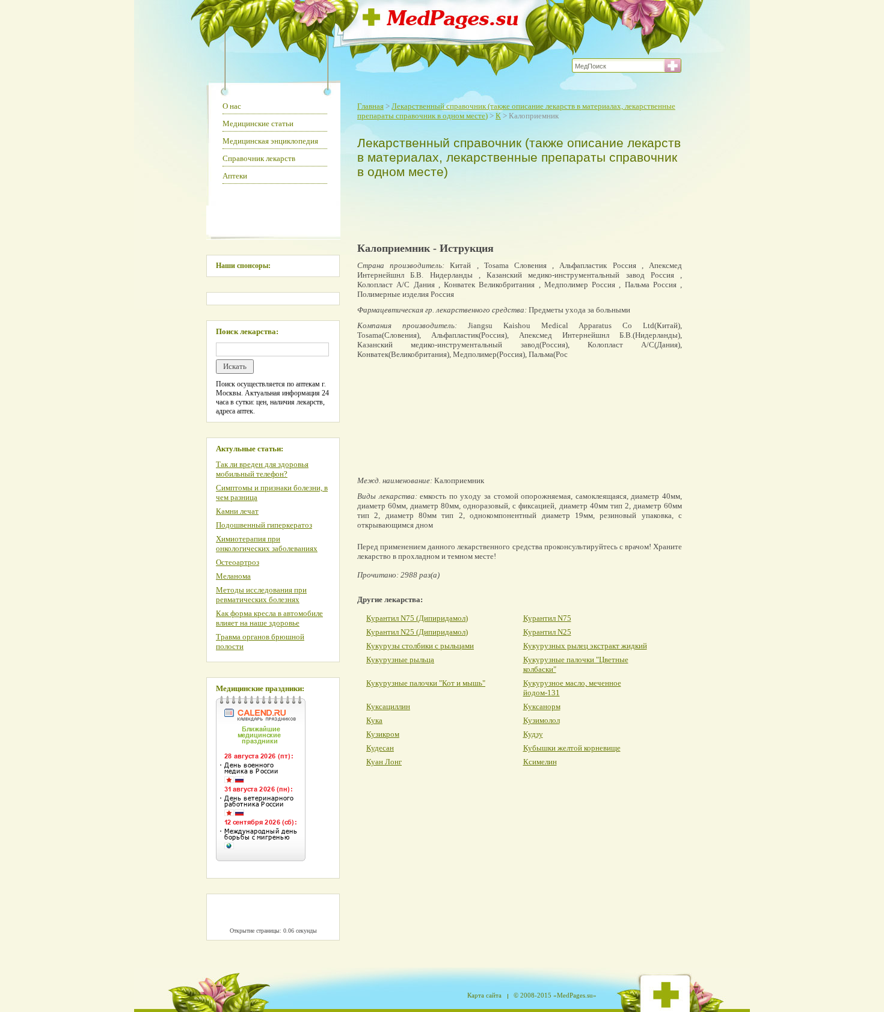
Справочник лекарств (259, 158)
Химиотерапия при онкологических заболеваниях (267, 543)
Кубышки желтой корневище (572, 747)
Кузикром (382, 734)
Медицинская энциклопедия (270, 140)
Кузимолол (541, 720)
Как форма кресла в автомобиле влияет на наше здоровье (269, 618)
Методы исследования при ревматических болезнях (261, 594)
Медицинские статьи (258, 123)
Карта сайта (484, 995)
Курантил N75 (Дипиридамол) (417, 618)
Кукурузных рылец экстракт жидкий (585, 645)
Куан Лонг (384, 761)
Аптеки (235, 175)
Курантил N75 (547, 618)
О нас (232, 106)
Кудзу (533, 734)
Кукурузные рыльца (400, 659)
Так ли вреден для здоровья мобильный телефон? (262, 469)
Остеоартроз (237, 562)
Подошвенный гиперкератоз (264, 524)
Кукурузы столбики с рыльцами (420, 645)
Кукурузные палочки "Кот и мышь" (425, 682)
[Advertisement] (516, 208)
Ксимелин (540, 761)
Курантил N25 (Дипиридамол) (417, 631)
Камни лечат (237, 511)
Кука (374, 720)
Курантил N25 (547, 631)
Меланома (233, 576)
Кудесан (380, 747)
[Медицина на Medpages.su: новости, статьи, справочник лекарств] (440, 25)
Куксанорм (541, 706)
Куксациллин (388, 706)
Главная (370, 106)
